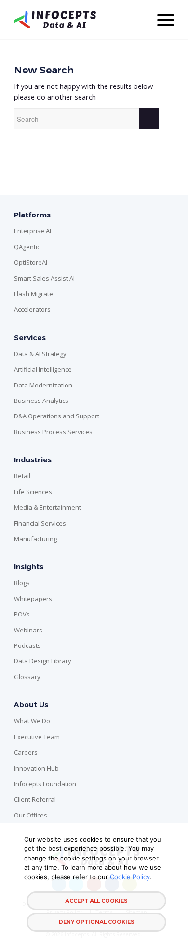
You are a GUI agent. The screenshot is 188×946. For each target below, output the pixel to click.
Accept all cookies (96, 900)
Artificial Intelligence (43, 369)
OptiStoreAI (30, 262)
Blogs (22, 582)
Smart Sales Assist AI (44, 278)
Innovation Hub (36, 768)
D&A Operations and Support (56, 416)
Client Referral (35, 799)
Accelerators (32, 309)
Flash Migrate (33, 293)
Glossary (27, 677)
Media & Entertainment (47, 507)
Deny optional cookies (96, 921)
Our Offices (30, 815)
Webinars (28, 630)
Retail (22, 476)
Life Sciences (33, 491)
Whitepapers (33, 598)
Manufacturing (35, 538)
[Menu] (161, 19)
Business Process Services (53, 432)
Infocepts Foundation (45, 783)
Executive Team (37, 736)
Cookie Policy (130, 877)
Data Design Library (42, 661)
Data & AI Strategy (40, 353)
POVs (22, 614)
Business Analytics (41, 400)
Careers (26, 752)
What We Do (32, 721)
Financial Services (40, 523)
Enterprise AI (32, 231)
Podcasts (27, 645)
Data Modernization (43, 385)
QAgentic (27, 247)
